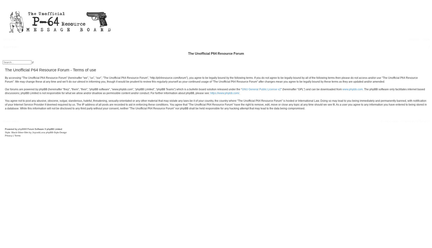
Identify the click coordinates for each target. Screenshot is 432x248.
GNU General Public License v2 (261, 89)
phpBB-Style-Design (56, 132)
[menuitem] (425, 39)
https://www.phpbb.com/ (224, 93)
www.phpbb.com (352, 89)
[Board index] (135, 21)
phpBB (21, 129)
